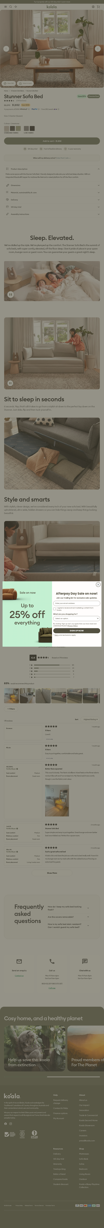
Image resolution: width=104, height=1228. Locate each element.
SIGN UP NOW (77, 630)
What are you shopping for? (65, 614)
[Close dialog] (98, 584)
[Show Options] (98, 618)
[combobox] (76, 618)
